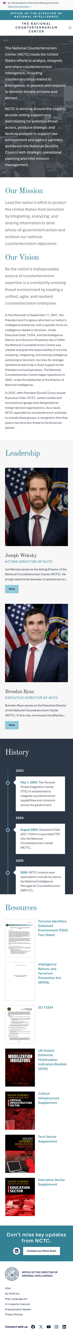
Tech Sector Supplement (47, 1139)
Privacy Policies (14, 1314)
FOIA (8, 1288)
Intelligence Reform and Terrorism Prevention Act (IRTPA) (49, 973)
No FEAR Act (12, 1293)
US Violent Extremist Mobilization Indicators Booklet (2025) (52, 1059)
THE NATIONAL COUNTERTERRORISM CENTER (36, 27)
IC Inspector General (17, 1304)
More (12, 589)
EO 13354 (45, 1007)
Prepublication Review (18, 1309)
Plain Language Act (16, 1299)
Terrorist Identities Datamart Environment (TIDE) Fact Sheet (53, 928)
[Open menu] (70, 27)
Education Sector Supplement (51, 1182)
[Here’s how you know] (36, 5)
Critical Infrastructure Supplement (48, 1098)
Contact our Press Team (41, 1251)
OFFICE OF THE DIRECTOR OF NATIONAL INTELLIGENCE (37, 15)
